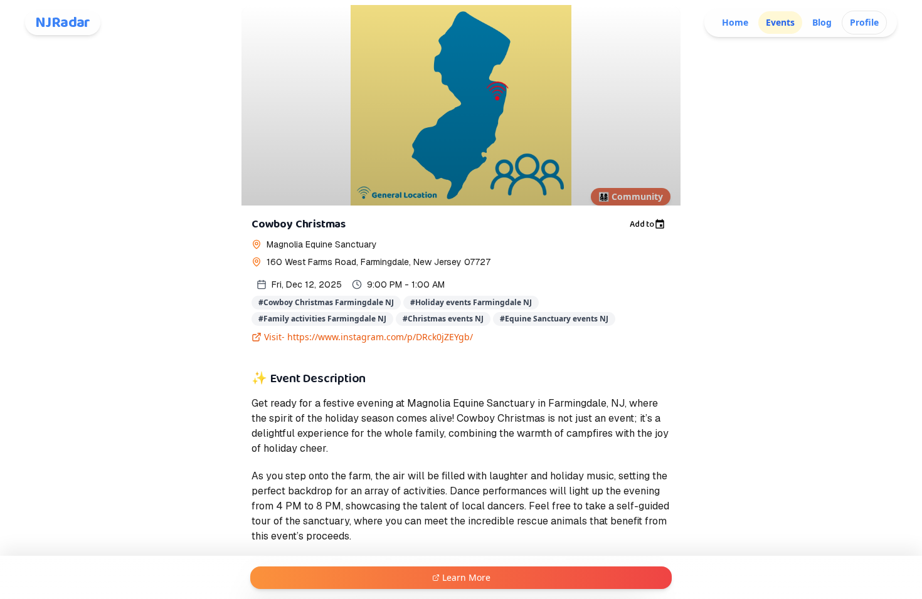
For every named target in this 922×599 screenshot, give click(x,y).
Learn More (466, 577)
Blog (822, 22)
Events (780, 22)
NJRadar (62, 22)
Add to (642, 224)
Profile (864, 22)
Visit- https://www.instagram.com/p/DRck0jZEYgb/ (368, 337)
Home (735, 22)
